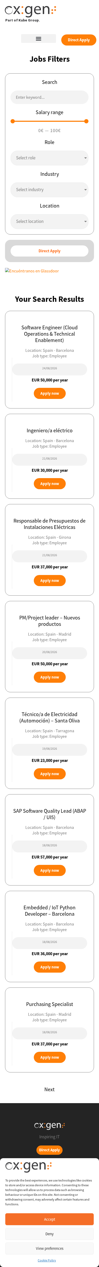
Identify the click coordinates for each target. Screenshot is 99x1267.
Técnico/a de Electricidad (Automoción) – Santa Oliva (49, 717)
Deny (49, 1233)
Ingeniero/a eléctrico (50, 430)
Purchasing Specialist (49, 1004)
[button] (38, 38)
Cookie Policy (47, 1260)
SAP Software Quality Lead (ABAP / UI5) (49, 813)
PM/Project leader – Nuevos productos (49, 620)
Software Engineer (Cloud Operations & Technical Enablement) (49, 333)
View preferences (49, 1248)
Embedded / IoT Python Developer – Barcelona (49, 910)
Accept (49, 1219)
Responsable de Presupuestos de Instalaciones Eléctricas (49, 523)
